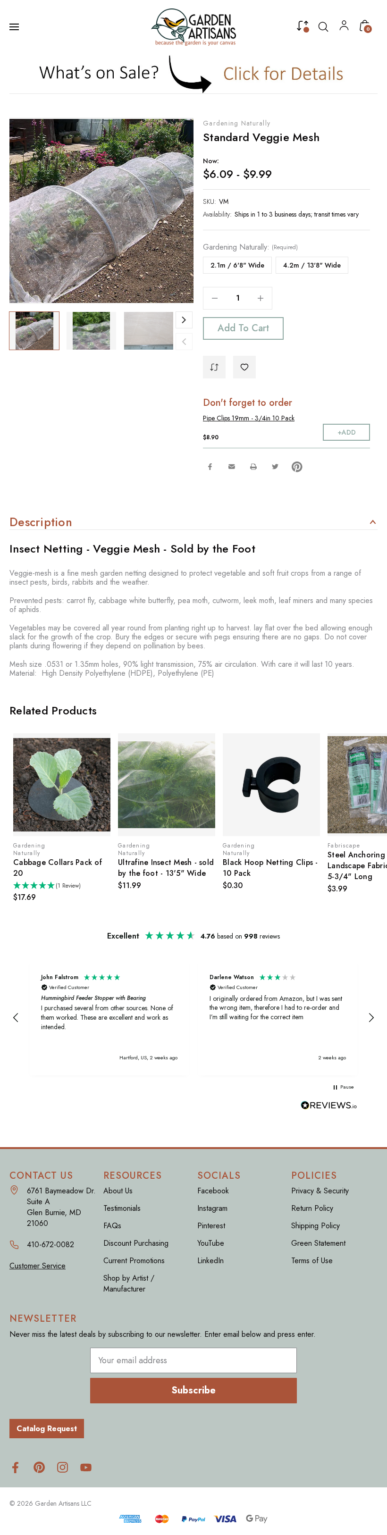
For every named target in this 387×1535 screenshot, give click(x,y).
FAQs (112, 1225)
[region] (193, 1017)
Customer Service (37, 1265)
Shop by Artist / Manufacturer (128, 1283)
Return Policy (312, 1208)
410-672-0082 (50, 1244)
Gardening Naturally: (250, 247)
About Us (118, 1190)
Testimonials (122, 1208)
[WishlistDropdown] (244, 367)
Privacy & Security (320, 1190)
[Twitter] (275, 467)
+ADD (346, 432)
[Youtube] (86, 1467)
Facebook (213, 1190)
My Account (344, 27)
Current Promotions (134, 1260)
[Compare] (302, 28)
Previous (184, 341)
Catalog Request (47, 1428)
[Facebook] (210, 467)
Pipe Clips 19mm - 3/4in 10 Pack (248, 418)
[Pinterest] (297, 467)
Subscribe (193, 1390)
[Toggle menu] (15, 27)
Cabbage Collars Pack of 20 (57, 868)
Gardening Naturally (236, 123)
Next (184, 319)
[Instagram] (62, 1467)
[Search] (323, 27)
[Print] (253, 467)
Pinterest (211, 1225)
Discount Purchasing (135, 1243)
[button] (193, 73)
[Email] (232, 467)
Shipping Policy (315, 1225)
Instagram (212, 1208)
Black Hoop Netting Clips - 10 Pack (270, 868)
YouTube (210, 1243)
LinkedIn (210, 1260)
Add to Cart (243, 328)
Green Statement (318, 1243)
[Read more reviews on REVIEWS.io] (329, 1106)
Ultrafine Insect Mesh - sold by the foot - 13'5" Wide (166, 868)
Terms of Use (312, 1260)
